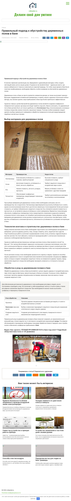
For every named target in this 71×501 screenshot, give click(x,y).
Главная (4, 27)
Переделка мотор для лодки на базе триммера (48, 459)
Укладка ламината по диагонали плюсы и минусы (48, 401)
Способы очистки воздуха (13, 458)
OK (38, 498)
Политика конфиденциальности (11, 493)
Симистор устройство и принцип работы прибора (16, 431)
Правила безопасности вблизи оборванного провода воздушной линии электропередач (16, 402)
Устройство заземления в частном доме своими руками (50, 431)
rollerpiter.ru (33, 11)
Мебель (26, 37)
